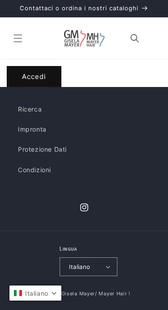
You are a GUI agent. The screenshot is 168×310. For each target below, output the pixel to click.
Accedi (34, 76)
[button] (18, 38)
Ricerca (30, 109)
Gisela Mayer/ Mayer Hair (94, 293)
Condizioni (34, 170)
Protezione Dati (42, 149)
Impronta (32, 129)
